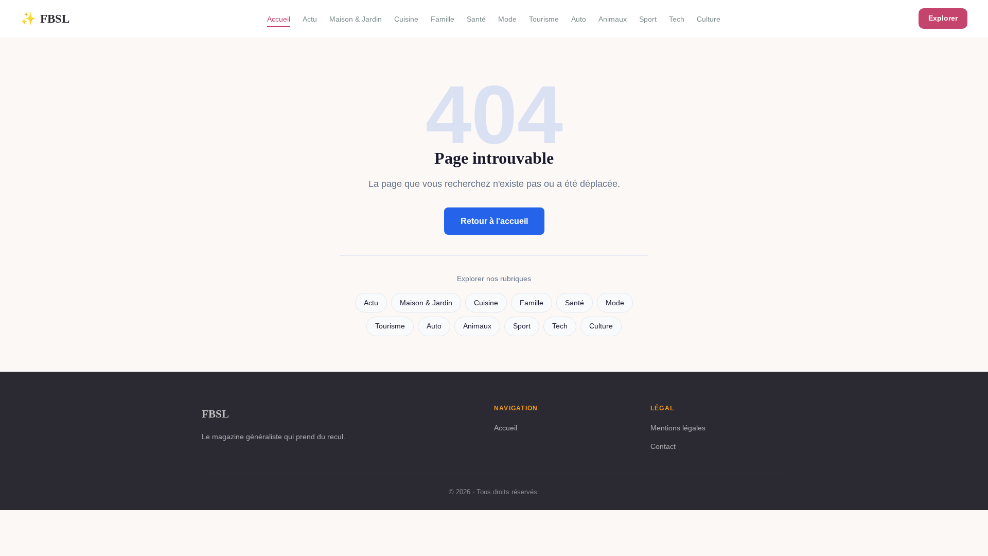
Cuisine (406, 19)
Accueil (278, 19)
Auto (578, 19)
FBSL (45, 18)
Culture (708, 19)
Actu (310, 19)
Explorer (943, 18)
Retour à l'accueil (494, 221)
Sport (648, 19)
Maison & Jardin (355, 19)
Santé (476, 19)
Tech (676, 19)
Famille (442, 19)
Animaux (612, 19)
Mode (507, 19)
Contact (663, 446)
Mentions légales (677, 428)
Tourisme (544, 19)
